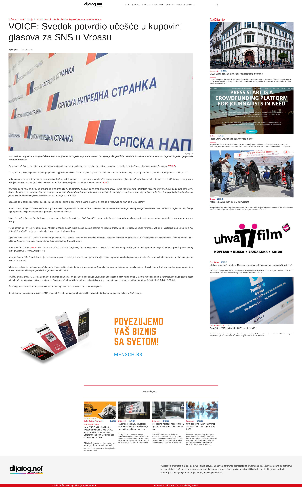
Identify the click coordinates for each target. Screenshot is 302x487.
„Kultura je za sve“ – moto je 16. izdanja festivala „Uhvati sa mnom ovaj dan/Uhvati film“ (251, 265)
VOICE (171, 166)
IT (223, 325)
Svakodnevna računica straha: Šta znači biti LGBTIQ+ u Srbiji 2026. (200, 426)
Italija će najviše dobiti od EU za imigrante (229, 202)
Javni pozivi (99, 421)
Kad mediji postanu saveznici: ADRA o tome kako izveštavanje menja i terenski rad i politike (133, 426)
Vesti (85, 424)
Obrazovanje (214, 71)
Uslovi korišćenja (173, 485)
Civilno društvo (89, 421)
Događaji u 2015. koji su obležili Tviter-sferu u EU (233, 328)
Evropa (212, 199)
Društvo (212, 136)
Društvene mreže (216, 325)
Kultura (216, 262)
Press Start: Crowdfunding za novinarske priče (232, 139)
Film (211, 262)
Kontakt (195, 485)
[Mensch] (100, 299)
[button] (217, 5)
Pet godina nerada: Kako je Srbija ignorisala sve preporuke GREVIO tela (168, 426)
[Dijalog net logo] (93, 5)
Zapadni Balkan (93, 424)
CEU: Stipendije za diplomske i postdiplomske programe (236, 74)
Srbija (120, 421)
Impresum (159, 485)
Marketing (186, 485)
